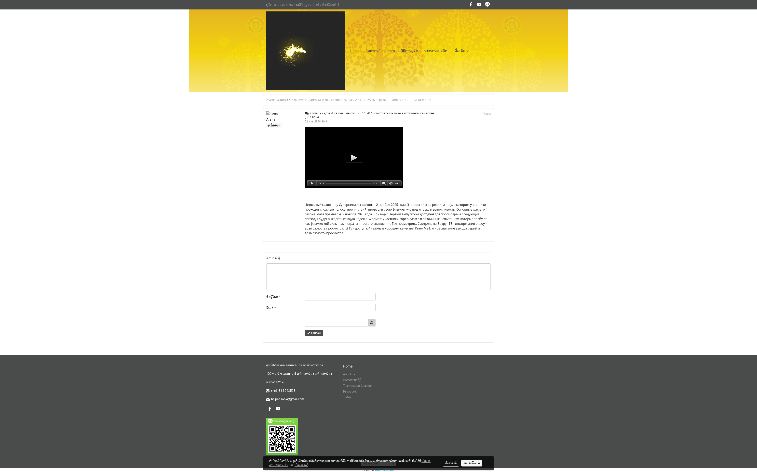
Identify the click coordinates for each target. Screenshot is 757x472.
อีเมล (271, 307)
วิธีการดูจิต (409, 51)
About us (349, 374)
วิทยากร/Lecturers (380, 51)
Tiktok (347, 397)
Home (355, 51)
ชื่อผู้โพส (273, 297)
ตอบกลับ (315, 333)
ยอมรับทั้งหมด (471, 463)
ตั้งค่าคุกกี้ (451, 463)
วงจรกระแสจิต (435, 51)
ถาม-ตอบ (297, 100)
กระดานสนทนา (277, 100)
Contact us (352, 380)
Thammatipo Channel (357, 386)
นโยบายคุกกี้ (301, 465)
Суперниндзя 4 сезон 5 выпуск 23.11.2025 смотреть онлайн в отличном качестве (369, 100)
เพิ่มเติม (459, 51)
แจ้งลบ (486, 114)
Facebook (350, 391)
